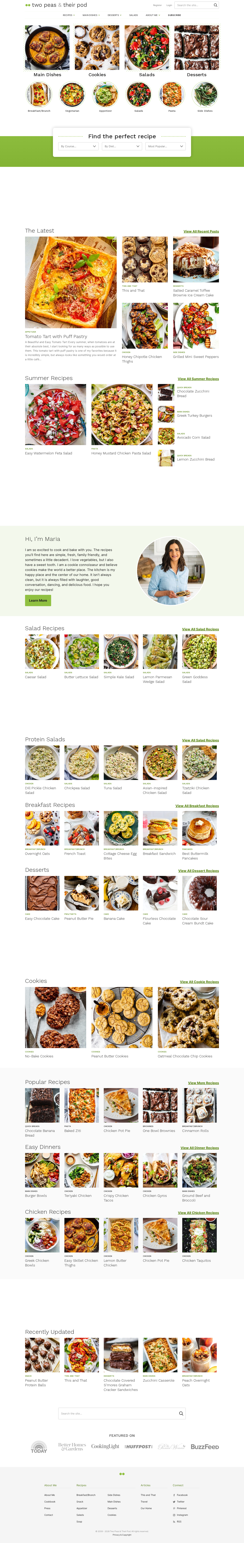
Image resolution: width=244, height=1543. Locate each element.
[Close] (178, 734)
